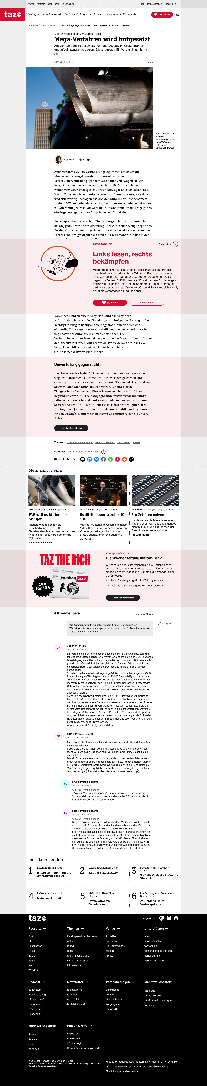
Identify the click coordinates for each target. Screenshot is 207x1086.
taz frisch (72, 994)
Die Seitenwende (115, 946)
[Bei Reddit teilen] (124, 459)
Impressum (140, 1066)
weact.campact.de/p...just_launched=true (90, 725)
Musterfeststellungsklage (72, 176)
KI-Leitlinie (171, 1061)
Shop (31, 1044)
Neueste (139, 614)
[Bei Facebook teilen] (103, 459)
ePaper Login (74, 1043)
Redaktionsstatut (128, 1061)
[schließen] (175, 244)
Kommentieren (75, 451)
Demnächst (112, 989)
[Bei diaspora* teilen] (117, 459)
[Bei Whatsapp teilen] (110, 459)
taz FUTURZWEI (153, 995)
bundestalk (34, 989)
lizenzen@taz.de (50, 1066)
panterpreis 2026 (154, 960)
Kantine (32, 1039)
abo (146, 936)
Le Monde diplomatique (158, 1000)
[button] (176, 14)
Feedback (72, 1033)
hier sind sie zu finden (89, 631)
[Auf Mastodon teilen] (89, 459)
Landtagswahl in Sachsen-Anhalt (82, 939)
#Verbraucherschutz (105, 442)
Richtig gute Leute (77, 960)
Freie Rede (34, 1009)
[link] (45, 14)
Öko (44, 25)
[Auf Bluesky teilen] (96, 459)
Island (70, 946)
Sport (31, 955)
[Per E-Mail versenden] (82, 459)
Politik (32, 936)
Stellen (110, 950)
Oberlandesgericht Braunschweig (94, 190)
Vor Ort (110, 994)
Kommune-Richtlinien (151, 1061)
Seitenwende (161, 1066)
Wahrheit (33, 970)
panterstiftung (152, 955)
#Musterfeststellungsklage (80, 442)
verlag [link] (31, 4)
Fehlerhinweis (92, 451)
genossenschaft (153, 941)
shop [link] (57, 4)
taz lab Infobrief (76, 1004)
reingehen (34, 1014)
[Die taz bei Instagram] (176, 920)
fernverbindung (37, 994)
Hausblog (111, 941)
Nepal (70, 950)
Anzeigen (33, 1049)
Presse (110, 955)
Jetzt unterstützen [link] (71, 428)
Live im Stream (114, 999)
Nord (31, 965)
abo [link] (142, 4)
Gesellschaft (35, 946)
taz (37, 918)
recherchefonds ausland (158, 950)
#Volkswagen (123, 442)
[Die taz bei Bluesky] (169, 920)
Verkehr (53, 25)
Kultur (31, 950)
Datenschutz (125, 1066)
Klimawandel (74, 965)
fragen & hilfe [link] (68, 4)
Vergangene (113, 1004)
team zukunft (74, 989)
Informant (111, 1066)
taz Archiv (150, 1005)
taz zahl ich (150, 946)
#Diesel (136, 442)
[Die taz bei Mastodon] (161, 920)
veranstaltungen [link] (44, 4)
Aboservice (73, 1038)
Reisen (32, 1034)
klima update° (36, 999)
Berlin (31, 960)
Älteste (149, 614)
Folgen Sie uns (150, 918)
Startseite (33, 25)
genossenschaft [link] (154, 4)
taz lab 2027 (112, 1009)
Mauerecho (34, 1004)
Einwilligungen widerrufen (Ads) (123, 1071)
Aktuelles (111, 936)
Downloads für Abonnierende (83, 1048)
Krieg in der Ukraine (78, 955)
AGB (150, 1066)
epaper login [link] (170, 4)
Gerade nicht (165, 244)
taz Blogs (149, 990)
